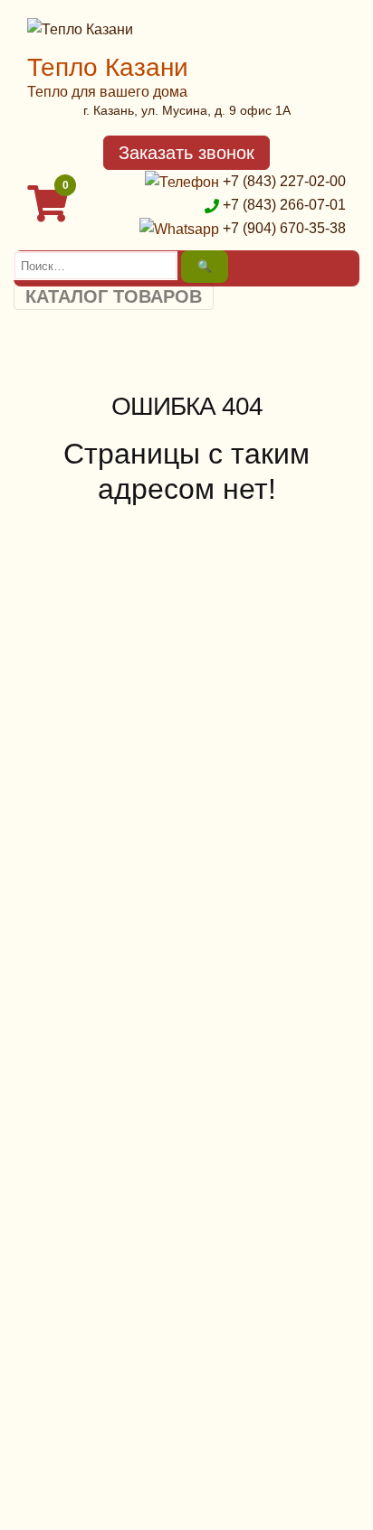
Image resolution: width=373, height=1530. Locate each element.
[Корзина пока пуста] (49, 212)
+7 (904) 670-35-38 (284, 228)
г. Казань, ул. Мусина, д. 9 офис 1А (187, 110)
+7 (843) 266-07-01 (284, 204)
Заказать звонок (186, 153)
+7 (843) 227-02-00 (284, 181)
